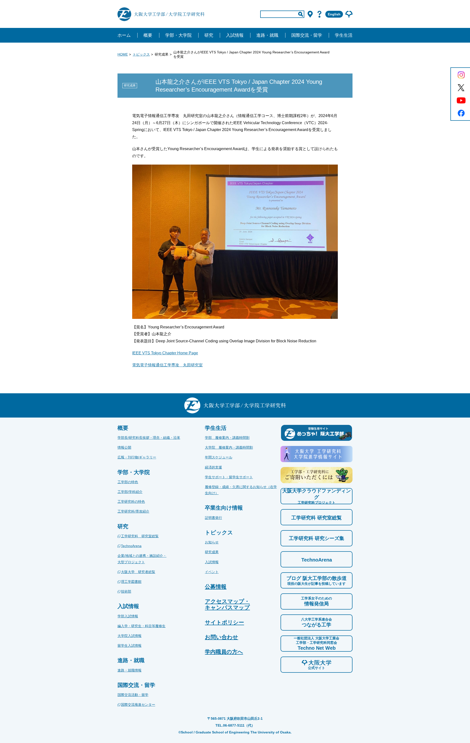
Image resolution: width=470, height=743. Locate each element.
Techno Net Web (316, 643)
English (334, 14)
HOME (123, 54)
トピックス (141, 54)
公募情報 (215, 587)
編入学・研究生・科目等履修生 (141, 626)
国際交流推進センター (138, 705)
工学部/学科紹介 (130, 492)
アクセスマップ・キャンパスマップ (227, 604)
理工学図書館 (131, 582)
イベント (212, 572)
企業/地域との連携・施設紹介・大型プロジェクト (142, 559)
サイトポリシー (224, 622)
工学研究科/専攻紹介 (133, 511)
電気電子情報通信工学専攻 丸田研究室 (167, 365)
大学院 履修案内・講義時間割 (229, 447)
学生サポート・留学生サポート (229, 477)
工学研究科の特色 (131, 501)
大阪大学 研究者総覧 (138, 572)
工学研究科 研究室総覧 (140, 536)
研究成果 (212, 552)
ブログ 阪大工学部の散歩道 (316, 580)
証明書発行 (213, 518)
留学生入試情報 (129, 645)
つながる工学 (316, 622)
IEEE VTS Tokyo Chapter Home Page (165, 353)
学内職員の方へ (224, 652)
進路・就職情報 (129, 670)
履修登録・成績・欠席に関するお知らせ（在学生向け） (241, 490)
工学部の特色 (128, 482)
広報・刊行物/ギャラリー (137, 457)
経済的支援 (213, 467)
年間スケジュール (218, 457)
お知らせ (212, 542)
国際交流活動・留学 (133, 695)
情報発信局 (316, 601)
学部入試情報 (128, 616)
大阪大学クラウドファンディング (316, 496)
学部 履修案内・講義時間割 (227, 438)
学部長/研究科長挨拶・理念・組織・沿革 (149, 438)
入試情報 (212, 562)
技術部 (126, 591)
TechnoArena (131, 546)
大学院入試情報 (129, 636)
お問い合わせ (221, 637)
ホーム (124, 35)
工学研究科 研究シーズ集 (316, 538)
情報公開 (124, 447)
